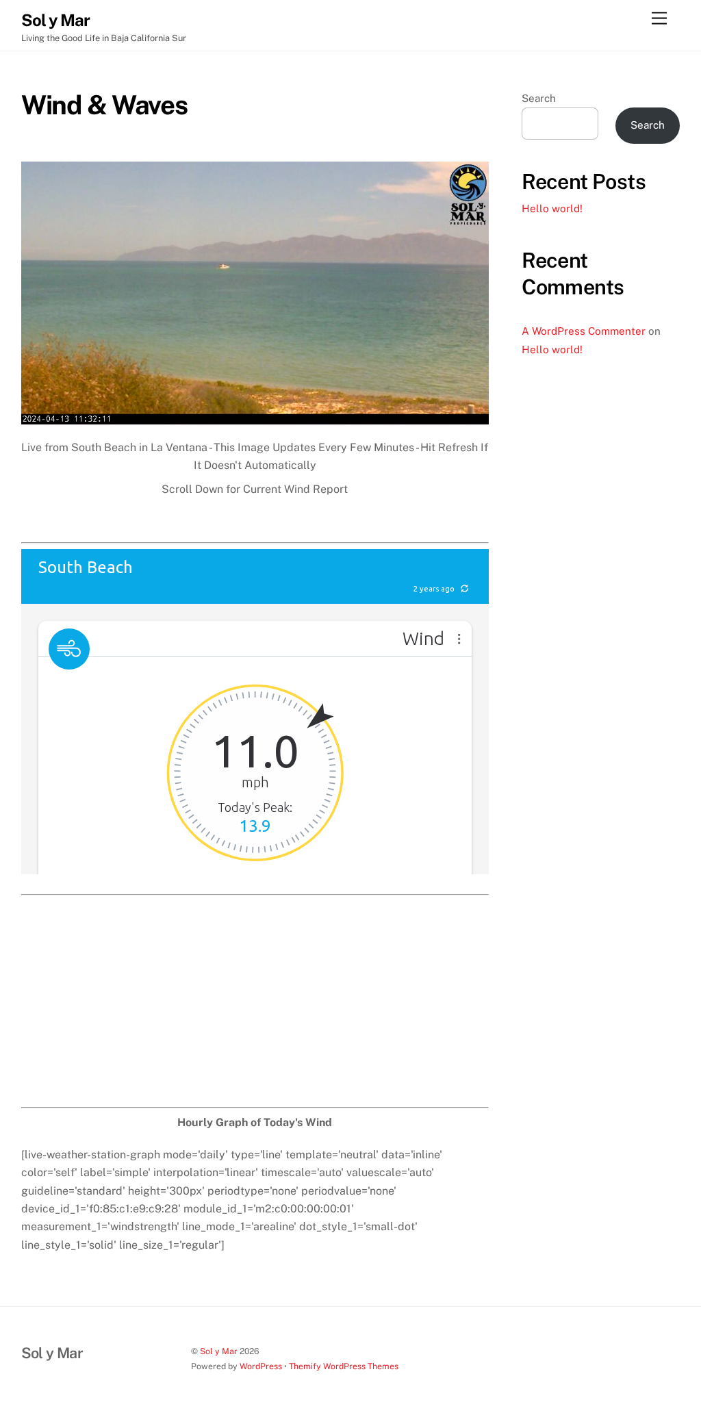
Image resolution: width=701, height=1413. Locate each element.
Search (539, 98)
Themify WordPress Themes (343, 1366)
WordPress (261, 1366)
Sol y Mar (219, 1351)
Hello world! (552, 208)
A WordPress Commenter (584, 331)
